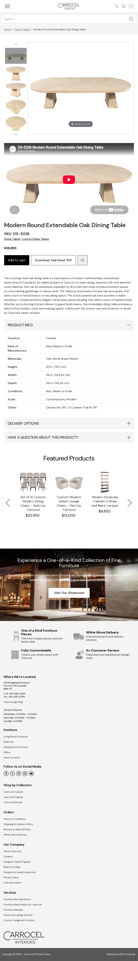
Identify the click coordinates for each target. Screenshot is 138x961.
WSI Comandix (127, 954)
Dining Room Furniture (16, 747)
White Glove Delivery (15, 834)
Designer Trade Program (17, 861)
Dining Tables (22, 29)
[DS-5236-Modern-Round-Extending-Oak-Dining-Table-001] (16, 56)
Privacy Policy (11, 877)
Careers (8, 856)
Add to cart (17, 260)
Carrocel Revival (13, 802)
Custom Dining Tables (35, 239)
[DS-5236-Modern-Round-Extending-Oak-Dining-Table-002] (16, 73)
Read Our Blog (12, 867)
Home (7, 29)
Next (127, 500)
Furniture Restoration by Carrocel (23, 904)
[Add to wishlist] (83, 260)
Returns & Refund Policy (17, 829)
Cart (123, 6)
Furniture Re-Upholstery (17, 899)
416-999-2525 (17, 693)
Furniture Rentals (13, 909)
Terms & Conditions (15, 819)
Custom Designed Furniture (19, 920)
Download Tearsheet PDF (53, 260)
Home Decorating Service (18, 915)
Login (130, 6)
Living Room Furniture (16, 736)
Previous (5, 500)
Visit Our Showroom (69, 593)
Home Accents (12, 757)
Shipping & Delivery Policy (18, 824)
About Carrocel (12, 851)
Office (7, 752)
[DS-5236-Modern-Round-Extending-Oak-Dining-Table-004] (16, 106)
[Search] (132, 19)
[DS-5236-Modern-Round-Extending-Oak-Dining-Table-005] (16, 123)
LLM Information (13, 882)
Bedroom (9, 741)
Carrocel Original (13, 797)
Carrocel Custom (13, 791)
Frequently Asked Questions (20, 872)
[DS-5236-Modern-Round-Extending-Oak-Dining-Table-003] (16, 89)
